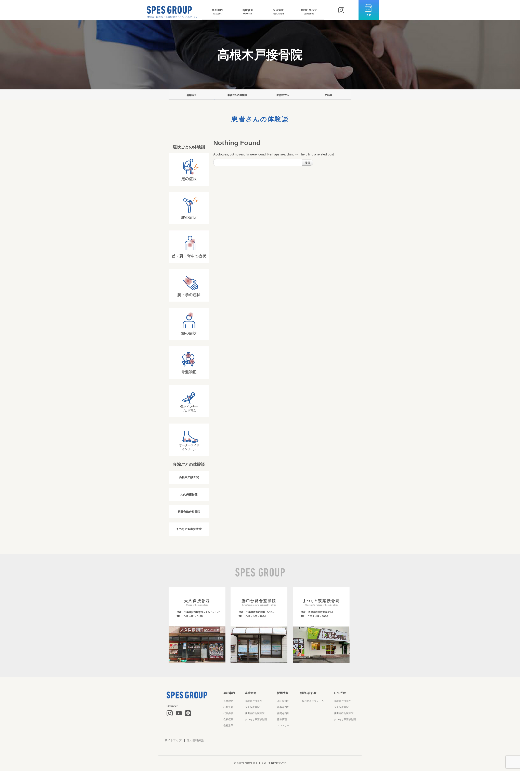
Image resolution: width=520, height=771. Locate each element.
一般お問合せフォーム (311, 701)
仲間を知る (283, 713)
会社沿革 (228, 725)
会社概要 (228, 719)
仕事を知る (283, 707)
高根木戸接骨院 (189, 477)
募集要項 (282, 719)
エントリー (283, 725)
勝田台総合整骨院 (189, 511)
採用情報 (282, 693)
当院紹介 (250, 693)
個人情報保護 (195, 740)
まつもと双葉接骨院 (189, 529)
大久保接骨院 (188, 494)
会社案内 (229, 693)
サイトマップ (173, 740)
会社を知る (283, 701)
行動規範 (228, 707)
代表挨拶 (228, 713)
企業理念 (228, 701)
